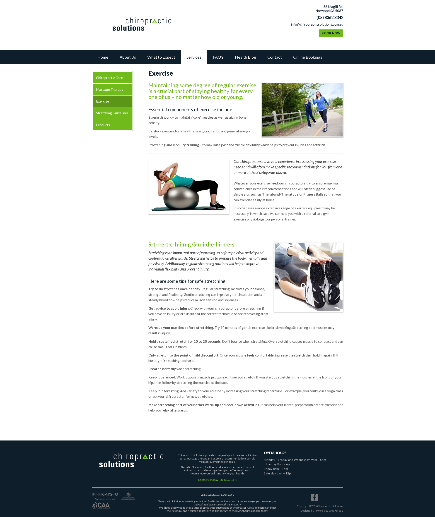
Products (103, 125)
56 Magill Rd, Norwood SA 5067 (329, 9)
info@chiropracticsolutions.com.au (317, 24)
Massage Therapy (109, 89)
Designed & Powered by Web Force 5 (321, 510)
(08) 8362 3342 (330, 17)
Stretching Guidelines (112, 113)
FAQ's (218, 57)
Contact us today (208, 479)
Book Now (331, 33)
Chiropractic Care (109, 78)
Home (102, 57)
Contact (274, 57)
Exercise (102, 101)
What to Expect (161, 57)
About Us (128, 57)
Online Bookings (307, 57)
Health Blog (245, 57)
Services (193, 57)
